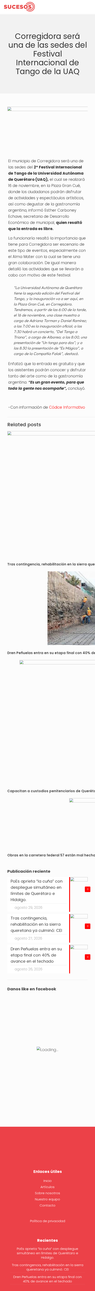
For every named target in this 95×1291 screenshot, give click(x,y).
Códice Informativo (67, 407)
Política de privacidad (47, 1221)
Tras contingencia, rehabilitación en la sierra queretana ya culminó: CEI (47, 1267)
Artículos (47, 1187)
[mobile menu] (89, 6)
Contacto (47, 1205)
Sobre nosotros (47, 1193)
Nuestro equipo (47, 1199)
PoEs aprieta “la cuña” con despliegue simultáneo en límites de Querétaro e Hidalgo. (47, 1253)
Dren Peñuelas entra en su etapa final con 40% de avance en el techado (47, 1279)
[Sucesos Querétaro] (19, 6)
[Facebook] (47, 1151)
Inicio (48, 1180)
